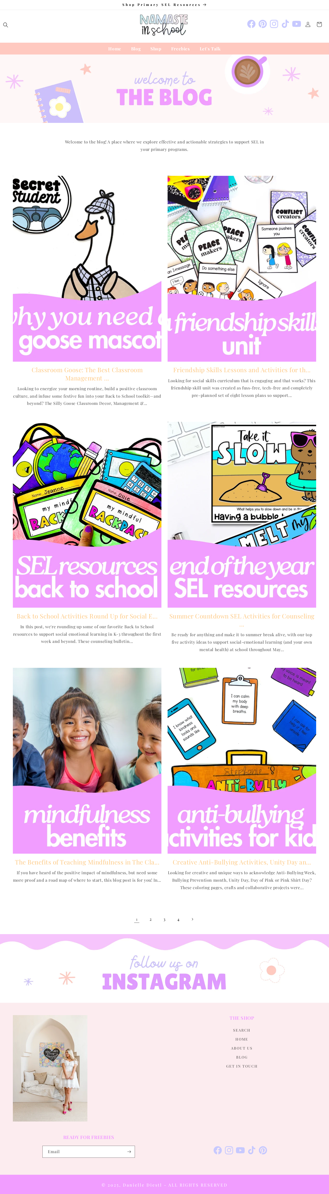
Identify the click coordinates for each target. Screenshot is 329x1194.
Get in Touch (242, 1066)
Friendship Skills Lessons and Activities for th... (242, 370)
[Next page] (192, 919)
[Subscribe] (129, 1152)
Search (242, 1030)
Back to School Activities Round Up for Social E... (87, 616)
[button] (5, 25)
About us (242, 1048)
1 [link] (137, 919)
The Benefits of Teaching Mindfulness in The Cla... (87, 862)
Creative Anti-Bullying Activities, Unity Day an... (242, 862)
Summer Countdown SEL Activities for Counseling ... (242, 620)
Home (241, 1039)
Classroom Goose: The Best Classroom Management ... (87, 374)
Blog (242, 1057)
